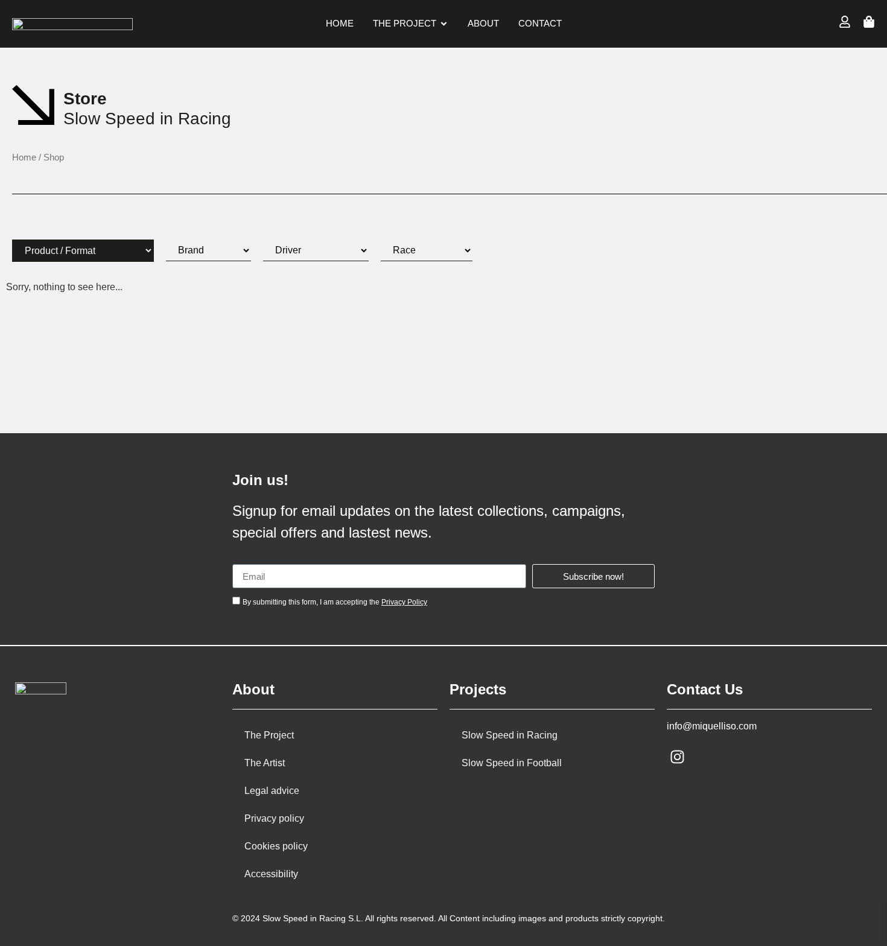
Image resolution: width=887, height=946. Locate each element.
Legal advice (271, 791)
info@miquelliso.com (712, 726)
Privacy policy (274, 818)
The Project (269, 735)
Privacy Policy (404, 602)
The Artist (264, 763)
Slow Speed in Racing (510, 735)
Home (24, 157)
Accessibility (271, 874)
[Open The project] (443, 24)
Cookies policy (276, 846)
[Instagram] (677, 756)
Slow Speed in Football (512, 763)
